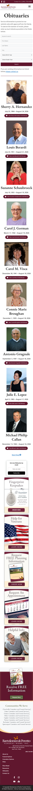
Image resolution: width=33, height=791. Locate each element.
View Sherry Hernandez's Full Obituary (17, 115)
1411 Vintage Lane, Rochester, (16, 747)
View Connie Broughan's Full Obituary (17, 322)
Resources (5, 768)
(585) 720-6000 (29, 751)
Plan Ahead (5, 766)
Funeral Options (7, 756)
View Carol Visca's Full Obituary (17, 277)
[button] (29, 6)
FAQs (4, 762)
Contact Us (5, 773)
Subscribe (16, 473)
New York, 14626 (16, 749)
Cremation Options (8, 759)
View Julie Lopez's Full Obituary (17, 403)
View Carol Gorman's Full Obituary (17, 237)
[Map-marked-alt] (19, 781)
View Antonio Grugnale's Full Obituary (17, 363)
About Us (5, 754)
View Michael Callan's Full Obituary (17, 448)
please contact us (12, 71)
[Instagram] (19, 777)
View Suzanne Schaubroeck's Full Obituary (18, 196)
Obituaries (5, 771)
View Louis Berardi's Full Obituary (17, 156)
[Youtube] (14, 781)
